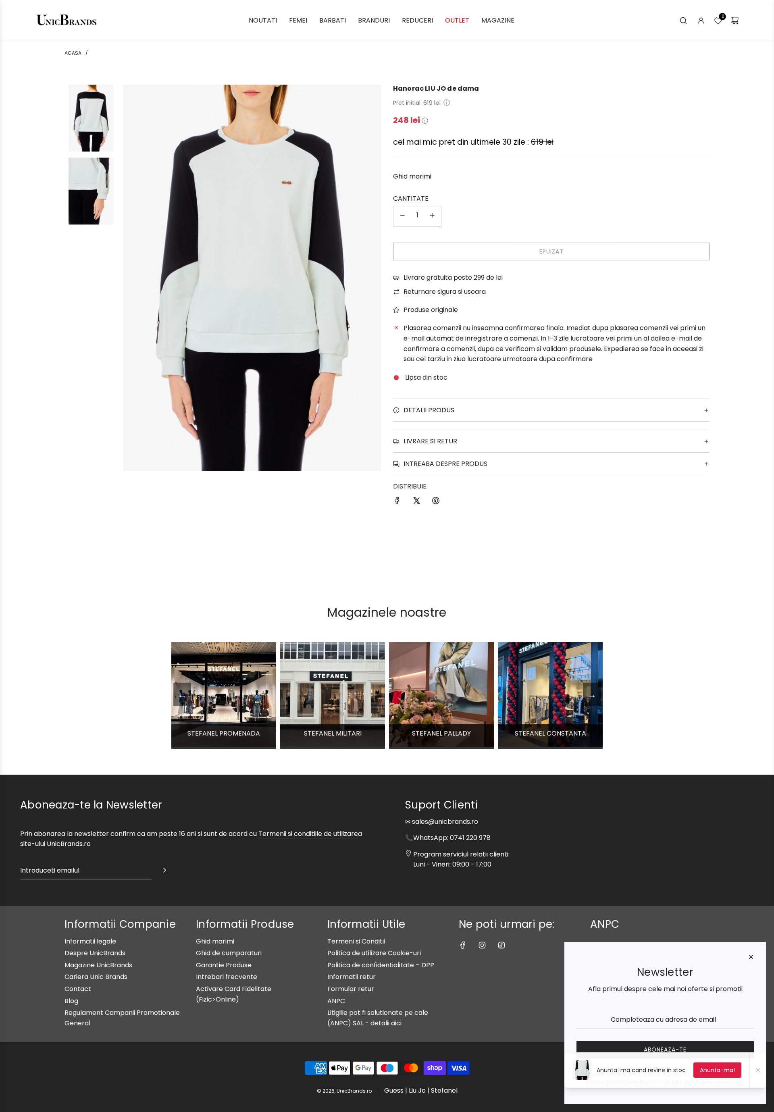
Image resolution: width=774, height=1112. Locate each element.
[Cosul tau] (735, 20)
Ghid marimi (412, 176)
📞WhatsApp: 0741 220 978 (448, 837)
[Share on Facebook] (397, 502)
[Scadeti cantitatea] (402, 216)
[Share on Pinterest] (436, 502)
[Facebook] (463, 945)
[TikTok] (501, 945)
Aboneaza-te (665, 1049)
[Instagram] (482, 945)
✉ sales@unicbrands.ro (441, 821)
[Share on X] (416, 502)
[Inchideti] (751, 957)
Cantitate (411, 198)
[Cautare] (683, 20)
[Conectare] (701, 20)
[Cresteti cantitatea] (432, 216)
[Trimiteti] (164, 871)
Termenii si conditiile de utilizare (308, 833)
